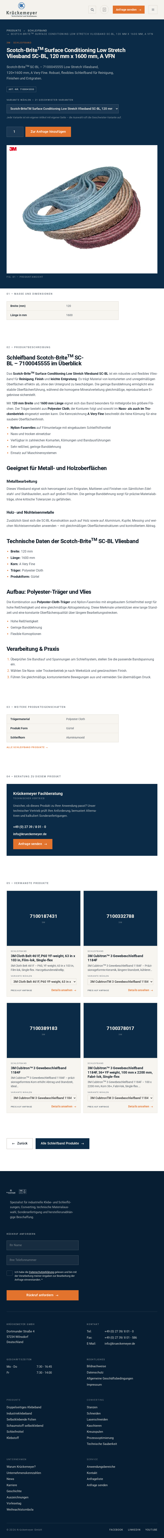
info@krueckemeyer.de (30, 834)
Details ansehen (63, 990)
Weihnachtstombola (20, 1509)
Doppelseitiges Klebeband (24, 1407)
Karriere (12, 1485)
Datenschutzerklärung (41, 1272)
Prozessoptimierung (100, 1438)
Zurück (19, 1143)
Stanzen (92, 1407)
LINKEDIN (134, 1529)
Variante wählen (21, 976)
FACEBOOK (116, 1529)
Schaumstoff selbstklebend (25, 1425)
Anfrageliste (95, 1479)
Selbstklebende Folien (21, 1419)
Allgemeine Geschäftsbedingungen (110, 1378)
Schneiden (94, 1413)
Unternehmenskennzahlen (24, 1473)
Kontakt (92, 1473)
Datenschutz (95, 1372)
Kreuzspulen (95, 1432)
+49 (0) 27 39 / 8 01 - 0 (29, 827)
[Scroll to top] (154, 1528)
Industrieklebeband (19, 1413)
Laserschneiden (97, 1419)
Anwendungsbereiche (101, 1467)
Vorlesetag (14, 1503)
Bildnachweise (96, 1366)
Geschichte (14, 1491)
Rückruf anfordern (39, 1295)
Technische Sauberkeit (102, 1444)
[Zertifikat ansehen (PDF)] (22, 1191)
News (10, 1479)
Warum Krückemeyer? (21, 1467)
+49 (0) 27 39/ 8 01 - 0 (119, 1331)
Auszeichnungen (17, 1497)
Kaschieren (94, 1425)
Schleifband (37, 30)
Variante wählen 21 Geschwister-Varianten (40, 100)
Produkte (14, 30)
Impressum (94, 1384)
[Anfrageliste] (104, 9)
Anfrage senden (128, 9)
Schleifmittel (15, 1432)
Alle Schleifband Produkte (27, 747)
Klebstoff (13, 1438)
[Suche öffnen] (92, 9)
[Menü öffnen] (153, 9)
